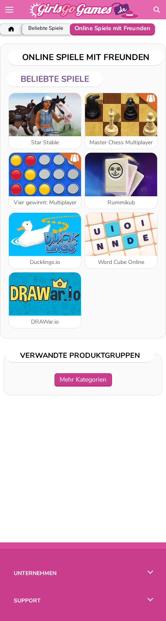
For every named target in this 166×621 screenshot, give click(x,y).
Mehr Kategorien (83, 379)
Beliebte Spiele (45, 28)
